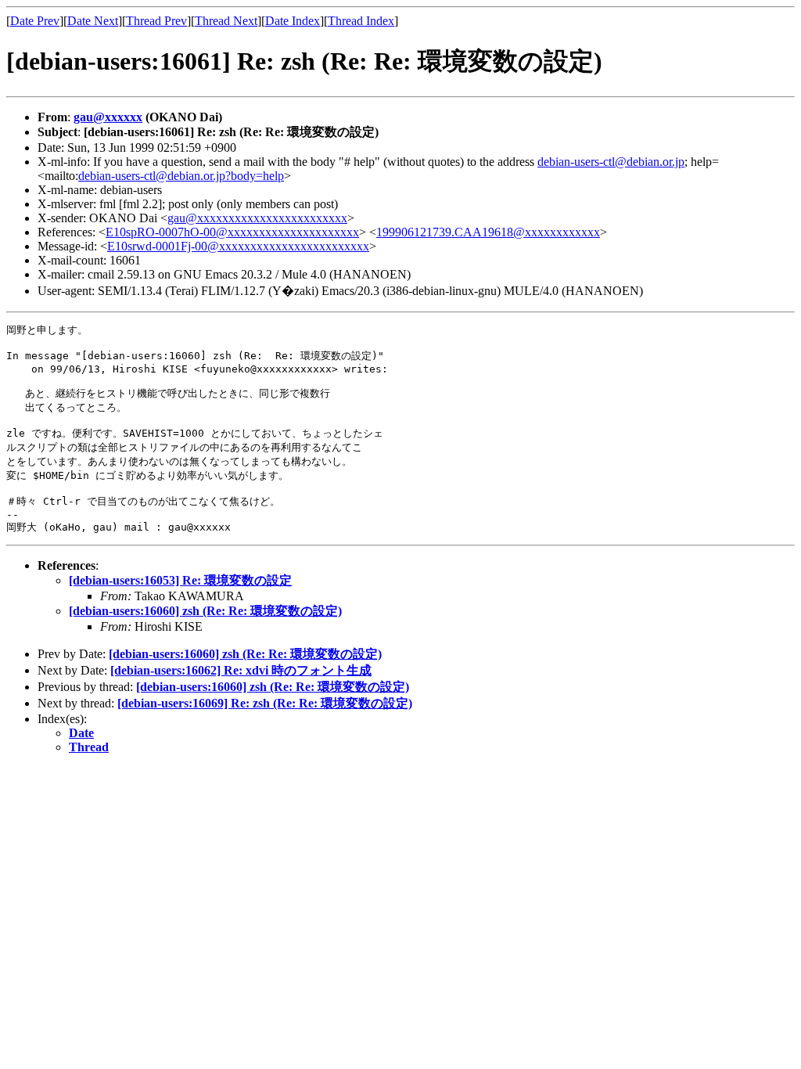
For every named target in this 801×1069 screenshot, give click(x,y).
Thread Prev (156, 20)
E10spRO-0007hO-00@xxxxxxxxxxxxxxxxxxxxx (232, 232)
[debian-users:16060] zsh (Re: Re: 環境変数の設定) (205, 610)
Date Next (92, 20)
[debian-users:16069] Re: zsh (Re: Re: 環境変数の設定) (264, 703)
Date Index (292, 20)
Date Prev (34, 20)
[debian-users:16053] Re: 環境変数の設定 (180, 580)
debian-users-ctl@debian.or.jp (610, 161)
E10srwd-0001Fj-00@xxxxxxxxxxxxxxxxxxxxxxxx (238, 246)
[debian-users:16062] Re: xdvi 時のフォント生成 (241, 670)
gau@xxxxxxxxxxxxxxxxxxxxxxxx (257, 218)
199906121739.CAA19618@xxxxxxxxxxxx (488, 232)
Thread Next (226, 20)
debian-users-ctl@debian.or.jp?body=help (181, 175)
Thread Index (361, 20)
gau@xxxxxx (108, 117)
